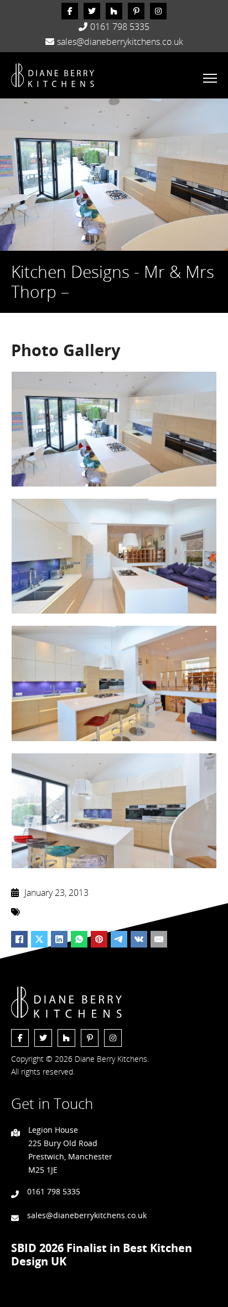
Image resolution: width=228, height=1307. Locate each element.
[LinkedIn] (59, 939)
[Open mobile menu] (210, 78)
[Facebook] (19, 939)
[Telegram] (119, 939)
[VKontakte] (139, 939)
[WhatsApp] (79, 939)
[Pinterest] (99, 939)
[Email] (159, 939)
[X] (39, 939)
